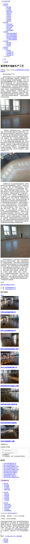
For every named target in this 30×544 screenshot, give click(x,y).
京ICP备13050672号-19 (11, 536)
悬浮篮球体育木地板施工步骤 (11, 469)
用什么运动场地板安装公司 (10, 468)
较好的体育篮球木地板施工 (10, 472)
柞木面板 (8, 8)
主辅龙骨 (8, 16)
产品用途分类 (5, 480)
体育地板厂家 (9, 53)
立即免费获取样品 (19, 70)
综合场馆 (8, 28)
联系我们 (8, 50)
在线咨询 (12, 284)
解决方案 (5, 22)
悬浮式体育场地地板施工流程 (11, 466)
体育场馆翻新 (9, 30)
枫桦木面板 (9, 11)
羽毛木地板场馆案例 (11, 35)
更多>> (2, 295)
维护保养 (8, 44)
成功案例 (5, 31)
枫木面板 (8, 7)
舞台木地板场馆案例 (11, 36)
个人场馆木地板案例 (11, 39)
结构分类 (5, 492)
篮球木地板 (9, 24)
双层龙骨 (8, 14)
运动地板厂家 (9, 52)
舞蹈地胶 (8, 21)
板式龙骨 (8, 18)
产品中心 (5, 5)
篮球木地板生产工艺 (10, 289)
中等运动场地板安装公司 (9, 463)
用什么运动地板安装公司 (9, 464)
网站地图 (19, 536)
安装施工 (8, 45)
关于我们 (5, 48)
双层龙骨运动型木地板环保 (10, 471)
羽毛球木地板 (9, 25)
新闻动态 (5, 47)
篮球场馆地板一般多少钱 (9, 475)
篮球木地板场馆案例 (11, 33)
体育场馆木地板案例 (11, 38)
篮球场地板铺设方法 (10, 287)
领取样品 (3, 284)
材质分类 (5, 483)
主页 (4, 59)
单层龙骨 (8, 13)
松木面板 (8, 10)
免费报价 (7, 284)
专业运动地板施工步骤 (9, 474)
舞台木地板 (9, 27)
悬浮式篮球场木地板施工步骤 (11, 477)
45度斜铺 (8, 19)
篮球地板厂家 (9, 55)
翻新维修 (8, 42)
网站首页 (5, 4)
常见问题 (5, 41)
